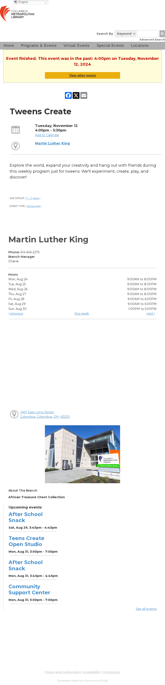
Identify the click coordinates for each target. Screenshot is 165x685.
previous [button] (16, 313)
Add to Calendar (47, 135)
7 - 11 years (33, 198)
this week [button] (82, 313)
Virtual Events (77, 46)
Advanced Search (152, 39)
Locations (140, 46)
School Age (33, 206)
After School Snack (26, 517)
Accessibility (92, 672)
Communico (111, 672)
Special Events (110, 46)
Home (9, 46)
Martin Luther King (52, 143)
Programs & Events (39, 46)
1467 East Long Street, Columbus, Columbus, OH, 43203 (45, 414)
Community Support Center (29, 589)
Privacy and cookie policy (63, 672)
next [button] (150, 313)
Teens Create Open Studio (26, 541)
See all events (146, 609)
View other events (82, 75)
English (23, 2)
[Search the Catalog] (162, 33)
